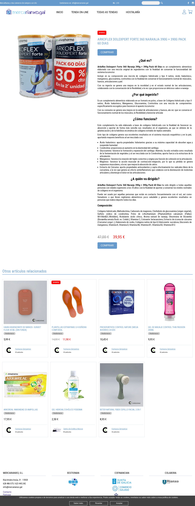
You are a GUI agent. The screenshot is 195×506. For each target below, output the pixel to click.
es (118, 3)
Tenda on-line (80, 12)
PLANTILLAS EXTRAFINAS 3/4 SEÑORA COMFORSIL (69, 328)
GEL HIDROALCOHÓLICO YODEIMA (67, 409)
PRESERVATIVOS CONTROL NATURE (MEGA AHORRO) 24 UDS (119, 328)
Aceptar (119, 503)
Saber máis (78, 503)
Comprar (107, 52)
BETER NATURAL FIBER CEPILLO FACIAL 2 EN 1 (120, 409)
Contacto (7, 492)
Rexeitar (98, 503)
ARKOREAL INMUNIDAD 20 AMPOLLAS (21, 409)
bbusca (162, 3)
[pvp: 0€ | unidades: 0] (190, 12)
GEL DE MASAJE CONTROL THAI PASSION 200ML (166, 328)
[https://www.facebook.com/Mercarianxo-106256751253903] (188, 4)
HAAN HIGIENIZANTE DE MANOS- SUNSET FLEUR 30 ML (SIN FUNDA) (22, 328)
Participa (7, 494)
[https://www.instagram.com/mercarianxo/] (193, 4)
